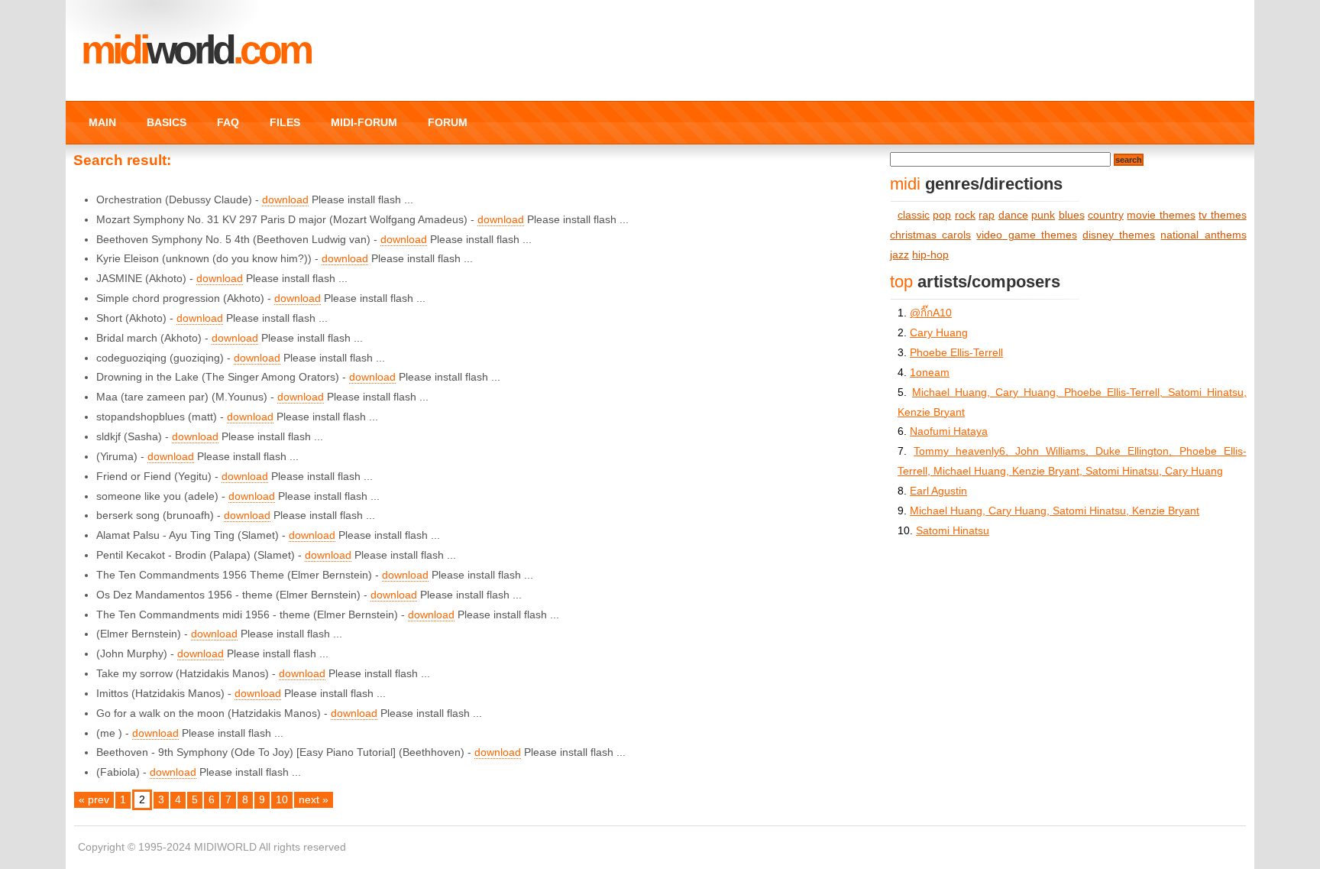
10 (282, 800)
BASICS (166, 122)
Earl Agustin (938, 491)
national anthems (1203, 235)
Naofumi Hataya (949, 431)
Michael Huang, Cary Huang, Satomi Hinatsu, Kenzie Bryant (1054, 511)
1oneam (930, 372)
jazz (899, 255)
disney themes (1118, 235)
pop (942, 215)
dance (1013, 215)
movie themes (1161, 215)
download (285, 200)
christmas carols (930, 235)
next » (313, 800)
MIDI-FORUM (364, 122)
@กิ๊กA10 (931, 313)
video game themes (1026, 235)
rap (987, 215)
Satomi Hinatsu (952, 531)
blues (1072, 215)
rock (965, 215)
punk (1043, 215)
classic (914, 215)
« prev (94, 800)
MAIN (102, 122)
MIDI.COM (195, 50)
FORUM (447, 122)
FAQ (228, 122)
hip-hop (930, 255)
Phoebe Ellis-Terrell (956, 352)
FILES (285, 122)
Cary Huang (939, 333)
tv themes (1222, 215)
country (1106, 215)
